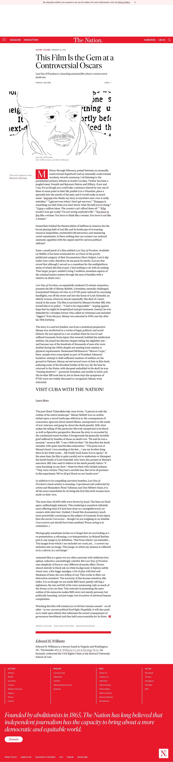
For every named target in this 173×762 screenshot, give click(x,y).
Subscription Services (63, 685)
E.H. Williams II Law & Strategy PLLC (78, 650)
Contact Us (104, 677)
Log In (161, 39)
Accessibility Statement (45, 757)
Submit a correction (44, 626)
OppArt (11, 693)
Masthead (58, 677)
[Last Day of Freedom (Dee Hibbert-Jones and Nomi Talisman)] (60, 123)
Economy (12, 681)
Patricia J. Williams (43, 83)
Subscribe (150, 39)
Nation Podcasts (106, 697)
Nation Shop (104, 689)
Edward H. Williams (50, 641)
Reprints (57, 689)
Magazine (15, 39)
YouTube (148, 685)
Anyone (48, 198)
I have (40, 208)
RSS (146, 689)
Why (103, 208)
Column (47, 50)
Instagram (149, 681)
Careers (70, 757)
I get (51, 201)
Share (107, 83)
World (10, 677)
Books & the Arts (15, 689)
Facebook (149, 673)
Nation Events (105, 685)
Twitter (148, 677)
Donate (14, 739)
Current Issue (59, 673)
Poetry (10, 697)
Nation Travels (105, 693)
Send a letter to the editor (64, 626)
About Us (103, 673)
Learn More (42, 400)
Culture (39, 50)
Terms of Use (26, 757)
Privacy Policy (124, 2)
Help (61, 757)
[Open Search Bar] (169, 40)
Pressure (99, 201)
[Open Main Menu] (4, 40)
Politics (11, 673)
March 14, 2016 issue (18, 178)
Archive (57, 681)
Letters (11, 701)
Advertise (103, 681)
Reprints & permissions (85, 626)
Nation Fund (82, 757)
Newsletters (31, 39)
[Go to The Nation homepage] (88, 40)
